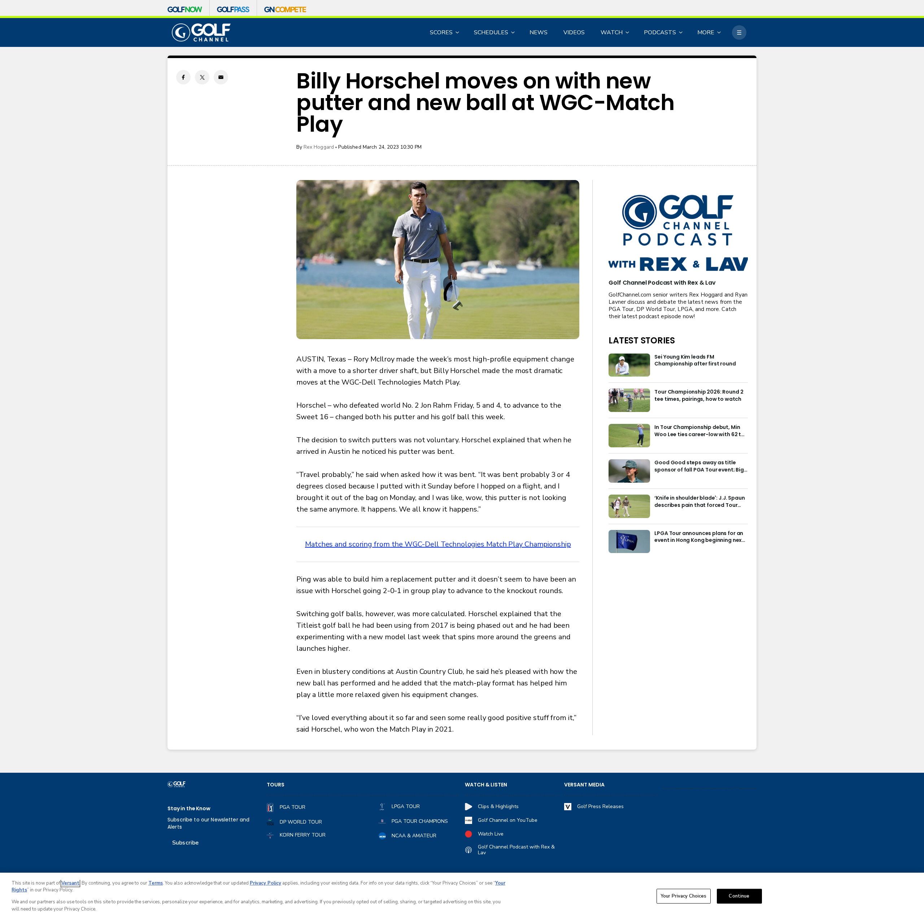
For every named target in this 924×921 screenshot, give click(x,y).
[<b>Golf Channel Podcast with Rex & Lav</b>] (678, 233)
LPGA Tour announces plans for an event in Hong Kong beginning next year (699, 537)
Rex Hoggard (319, 147)
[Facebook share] (183, 77)
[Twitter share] (202, 77)
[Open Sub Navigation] (458, 32)
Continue (739, 896)
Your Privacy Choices (684, 896)
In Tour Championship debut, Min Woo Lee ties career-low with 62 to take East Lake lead (699, 431)
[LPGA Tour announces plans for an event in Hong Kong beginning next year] (629, 541)
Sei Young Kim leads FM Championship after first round (695, 361)
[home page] (201, 32)
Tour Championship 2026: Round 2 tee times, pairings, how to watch (698, 396)
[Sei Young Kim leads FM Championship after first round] (629, 365)
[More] (739, 32)
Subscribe (185, 843)
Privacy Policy (265, 883)
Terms (155, 883)
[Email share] (221, 77)
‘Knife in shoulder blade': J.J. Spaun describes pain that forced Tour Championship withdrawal (699, 502)
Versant (70, 883)
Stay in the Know (188, 808)
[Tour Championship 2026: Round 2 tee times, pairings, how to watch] (629, 400)
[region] (462, 897)
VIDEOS (574, 32)
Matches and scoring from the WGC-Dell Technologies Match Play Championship (438, 544)
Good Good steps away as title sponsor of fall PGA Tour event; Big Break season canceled (699, 466)
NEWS (538, 32)
